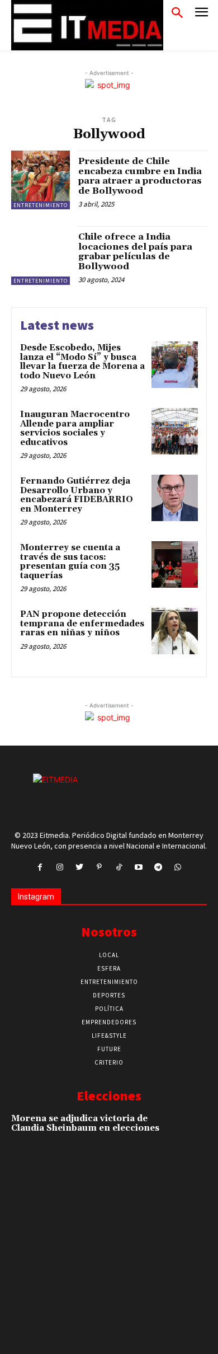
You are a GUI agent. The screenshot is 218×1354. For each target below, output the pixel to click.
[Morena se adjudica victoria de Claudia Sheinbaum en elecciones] (187, 1131)
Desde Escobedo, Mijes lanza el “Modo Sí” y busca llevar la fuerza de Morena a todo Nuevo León (82, 362)
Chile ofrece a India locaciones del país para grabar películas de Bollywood (135, 251)
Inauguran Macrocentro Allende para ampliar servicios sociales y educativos (75, 428)
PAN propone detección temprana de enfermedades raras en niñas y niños (82, 623)
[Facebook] (40, 867)
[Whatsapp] (178, 867)
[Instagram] (60, 867)
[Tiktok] (119, 867)
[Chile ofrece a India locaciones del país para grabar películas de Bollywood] (40, 255)
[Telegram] (158, 867)
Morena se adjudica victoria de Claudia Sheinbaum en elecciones (85, 1123)
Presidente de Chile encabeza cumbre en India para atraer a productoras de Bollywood (140, 176)
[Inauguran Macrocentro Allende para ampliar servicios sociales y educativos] (174, 431)
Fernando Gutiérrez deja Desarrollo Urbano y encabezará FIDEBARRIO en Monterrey (76, 495)
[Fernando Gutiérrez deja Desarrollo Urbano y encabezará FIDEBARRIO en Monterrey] (174, 498)
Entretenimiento (40, 205)
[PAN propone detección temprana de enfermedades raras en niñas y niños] (174, 631)
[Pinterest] (99, 867)
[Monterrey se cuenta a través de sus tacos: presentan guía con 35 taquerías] (174, 564)
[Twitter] (80, 867)
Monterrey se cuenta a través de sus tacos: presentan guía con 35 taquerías (70, 561)
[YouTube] (138, 867)
